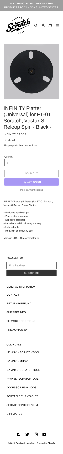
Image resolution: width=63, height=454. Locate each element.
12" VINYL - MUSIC (17, 361)
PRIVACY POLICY (17, 329)
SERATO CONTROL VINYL (22, 405)
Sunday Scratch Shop (26, 443)
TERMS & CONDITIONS (20, 321)
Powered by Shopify (46, 443)
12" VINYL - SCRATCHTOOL (23, 352)
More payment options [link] (31, 190)
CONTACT (12, 294)
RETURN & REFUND (19, 303)
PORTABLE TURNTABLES (22, 396)
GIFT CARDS (14, 413)
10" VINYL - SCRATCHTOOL (23, 370)
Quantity (8, 157)
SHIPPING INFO (16, 312)
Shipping (8, 145)
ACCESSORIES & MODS (21, 387)
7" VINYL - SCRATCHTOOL (22, 378)
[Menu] (57, 25)
